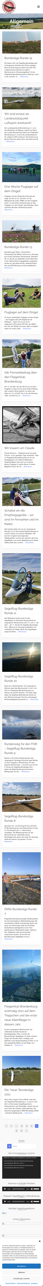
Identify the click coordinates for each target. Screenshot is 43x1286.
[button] (40, 1241)
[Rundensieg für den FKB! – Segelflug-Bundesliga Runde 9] (21, 724)
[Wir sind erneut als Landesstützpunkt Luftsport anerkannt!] (21, 98)
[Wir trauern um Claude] (21, 425)
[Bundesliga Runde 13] (21, 231)
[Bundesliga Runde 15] (21, 42)
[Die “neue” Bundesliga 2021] (21, 1070)
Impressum (34, 1283)
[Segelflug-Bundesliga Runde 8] (21, 797)
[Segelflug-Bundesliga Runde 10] (21, 657)
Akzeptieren (21, 1266)
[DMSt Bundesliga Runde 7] (21, 878)
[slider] (37, 1189)
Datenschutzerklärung (23, 1283)
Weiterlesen (24, 76)
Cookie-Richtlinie (10, 1283)
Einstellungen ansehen (21, 1278)
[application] (21, 1168)
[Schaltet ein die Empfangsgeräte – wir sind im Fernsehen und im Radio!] (21, 491)
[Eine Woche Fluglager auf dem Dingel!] (21, 167)
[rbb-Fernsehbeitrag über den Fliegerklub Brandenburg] (21, 353)
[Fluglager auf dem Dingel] (21, 293)
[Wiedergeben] (5, 1189)
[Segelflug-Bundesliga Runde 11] (21, 578)
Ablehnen (21, 1272)
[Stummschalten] (32, 1189)
